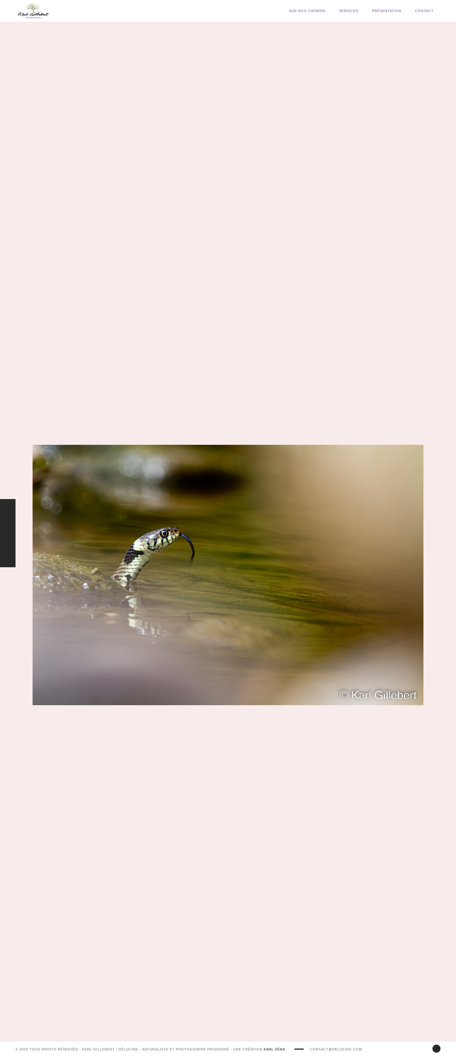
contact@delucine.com (336, 1049)
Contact (424, 11)
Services (348, 11)
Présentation (386, 11)
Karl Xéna (274, 1049)
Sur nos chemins (307, 11)
